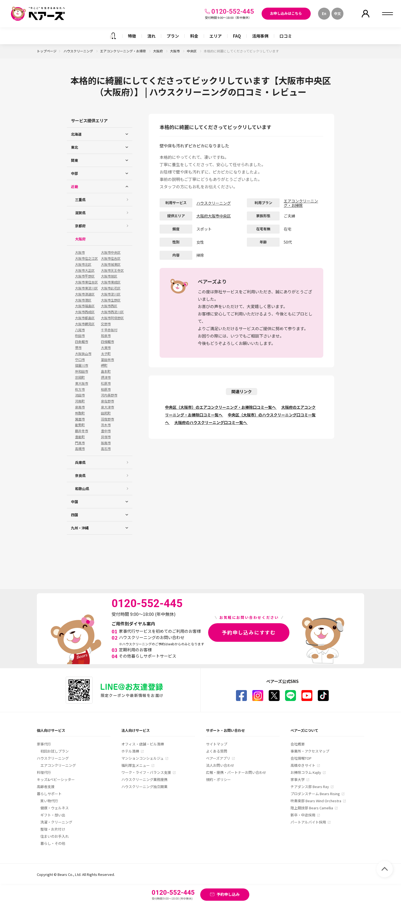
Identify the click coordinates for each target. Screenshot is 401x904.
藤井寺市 (81, 431)
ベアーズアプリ (218, 758)
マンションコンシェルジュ (142, 758)
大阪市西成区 (85, 312)
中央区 (192, 51)
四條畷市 (107, 341)
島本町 (106, 371)
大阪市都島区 (85, 318)
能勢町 (80, 425)
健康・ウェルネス (54, 807)
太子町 (106, 353)
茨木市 (106, 425)
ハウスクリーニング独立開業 (144, 786)
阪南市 (106, 443)
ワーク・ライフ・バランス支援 (146, 772)
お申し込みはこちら (286, 13)
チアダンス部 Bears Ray (310, 786)
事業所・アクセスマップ (310, 751)
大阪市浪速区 (85, 294)
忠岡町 (80, 377)
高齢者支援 (46, 786)
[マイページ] (365, 14)
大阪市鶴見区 (85, 324)
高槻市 (80, 448)
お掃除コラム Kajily (306, 772)
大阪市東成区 (111, 282)
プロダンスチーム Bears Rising (315, 793)
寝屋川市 (81, 365)
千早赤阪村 (109, 330)
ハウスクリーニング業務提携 (144, 779)
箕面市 (80, 419)
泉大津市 (107, 407)
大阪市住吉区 (111, 258)
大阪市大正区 (85, 270)
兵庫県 (80, 462)
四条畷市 (81, 341)
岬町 (104, 365)
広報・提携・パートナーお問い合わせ (236, 772)
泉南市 (80, 407)
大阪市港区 (83, 300)
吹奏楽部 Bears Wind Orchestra (316, 800)
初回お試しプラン (54, 751)
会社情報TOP (301, 758)
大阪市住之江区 (86, 258)
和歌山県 (82, 488)
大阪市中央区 (111, 252)
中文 (337, 13)
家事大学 (298, 779)
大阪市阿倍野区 (112, 318)
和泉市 (106, 335)
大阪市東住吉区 (86, 282)
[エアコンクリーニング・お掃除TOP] (113, 35)
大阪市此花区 (111, 288)
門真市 (80, 443)
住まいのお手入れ (54, 836)
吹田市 (80, 335)
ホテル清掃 (130, 751)
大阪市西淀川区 (112, 312)
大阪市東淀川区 (86, 288)
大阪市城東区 (111, 264)
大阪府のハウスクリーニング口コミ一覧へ (211, 422)
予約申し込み (228, 894)
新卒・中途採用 (303, 815)
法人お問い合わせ (220, 765)
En (324, 13)
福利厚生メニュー (135, 765)
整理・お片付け (52, 829)
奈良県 (80, 475)
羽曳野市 (107, 419)
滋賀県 (80, 212)
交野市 (106, 324)
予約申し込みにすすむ (249, 632)
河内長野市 (109, 395)
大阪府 (158, 51)
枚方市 (80, 389)
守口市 (80, 359)
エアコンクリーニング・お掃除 (123, 51)
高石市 (106, 448)
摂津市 (106, 377)
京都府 (80, 225)
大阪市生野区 (111, 300)
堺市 (78, 347)
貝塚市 (106, 437)
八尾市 (80, 330)
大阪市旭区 (109, 276)
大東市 (106, 347)
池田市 (80, 395)
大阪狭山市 (83, 353)
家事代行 (44, 744)
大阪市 (175, 51)
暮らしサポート (49, 793)
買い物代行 (49, 800)
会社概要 (298, 744)
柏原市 (106, 389)
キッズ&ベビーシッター (56, 779)
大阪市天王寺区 (112, 270)
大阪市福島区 (85, 306)
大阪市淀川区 (111, 294)
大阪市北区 (83, 264)
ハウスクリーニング (79, 51)
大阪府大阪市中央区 (213, 216)
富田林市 (107, 359)
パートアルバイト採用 (308, 822)
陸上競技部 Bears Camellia (312, 807)
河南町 (80, 401)
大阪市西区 (109, 306)
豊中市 (106, 431)
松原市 (106, 383)
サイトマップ (216, 744)
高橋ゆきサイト (303, 765)
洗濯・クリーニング (56, 822)
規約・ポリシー (218, 779)
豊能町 (80, 437)
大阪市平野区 (85, 276)
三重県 (80, 199)
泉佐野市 (107, 401)
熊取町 (80, 413)
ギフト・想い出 (52, 815)
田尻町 (106, 413)
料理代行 (44, 772)
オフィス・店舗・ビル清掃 (142, 744)
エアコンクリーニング (58, 765)
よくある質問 (216, 751)
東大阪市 (81, 383)
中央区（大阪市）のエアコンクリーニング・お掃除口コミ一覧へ (221, 407)
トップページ (46, 51)
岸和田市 (81, 371)
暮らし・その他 (52, 843)
